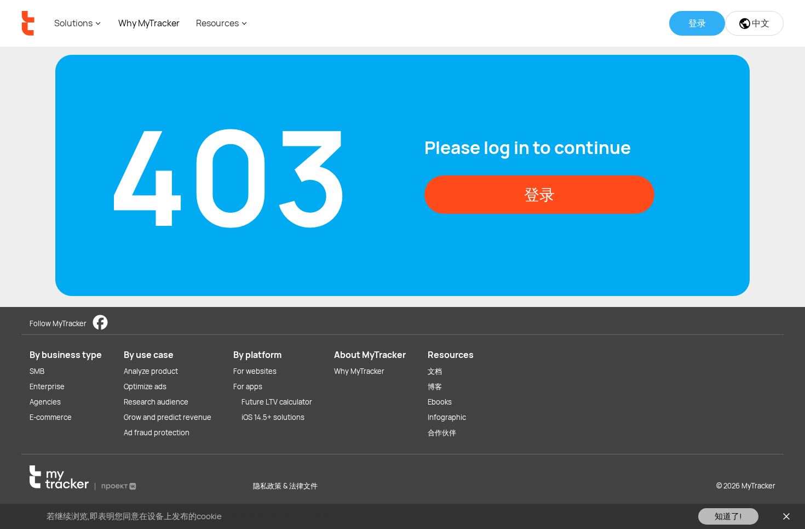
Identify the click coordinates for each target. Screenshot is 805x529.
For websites (255, 371)
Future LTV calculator (277, 402)
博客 (435, 386)
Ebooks (440, 402)
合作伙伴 (442, 432)
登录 (539, 194)
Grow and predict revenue (167, 417)
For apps (247, 386)
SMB (37, 371)
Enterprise (47, 386)
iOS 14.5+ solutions (273, 417)
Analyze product (151, 371)
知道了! (728, 516)
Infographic (447, 417)
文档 (435, 371)
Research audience (156, 402)
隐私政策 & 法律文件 (285, 486)
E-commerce (51, 417)
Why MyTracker (149, 23)
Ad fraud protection (156, 432)
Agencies (45, 402)
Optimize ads (145, 386)
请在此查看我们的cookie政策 (277, 516)
